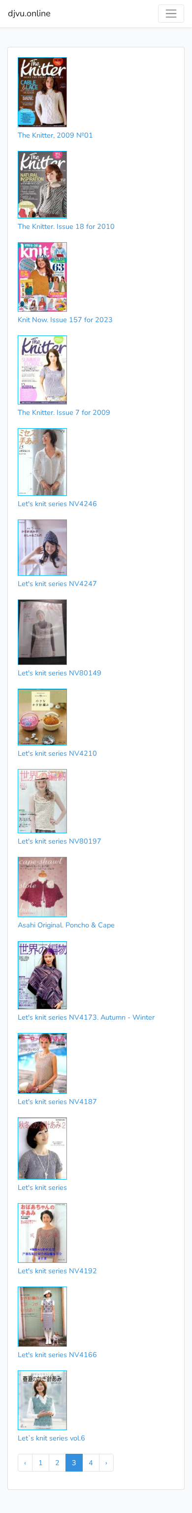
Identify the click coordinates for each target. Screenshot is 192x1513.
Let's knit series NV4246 (57, 504)
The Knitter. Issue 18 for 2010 (66, 226)
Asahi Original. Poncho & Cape (66, 925)
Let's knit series (42, 1187)
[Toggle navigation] (171, 13)
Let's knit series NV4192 (57, 1271)
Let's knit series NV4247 (57, 584)
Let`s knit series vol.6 (51, 1438)
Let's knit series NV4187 (57, 1102)
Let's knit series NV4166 (57, 1355)
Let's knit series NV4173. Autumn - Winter (86, 1017)
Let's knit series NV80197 (59, 841)
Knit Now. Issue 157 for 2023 (65, 320)
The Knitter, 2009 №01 (55, 135)
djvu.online (29, 13)
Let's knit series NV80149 (59, 673)
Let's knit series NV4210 (57, 753)
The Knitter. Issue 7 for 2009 (64, 412)
